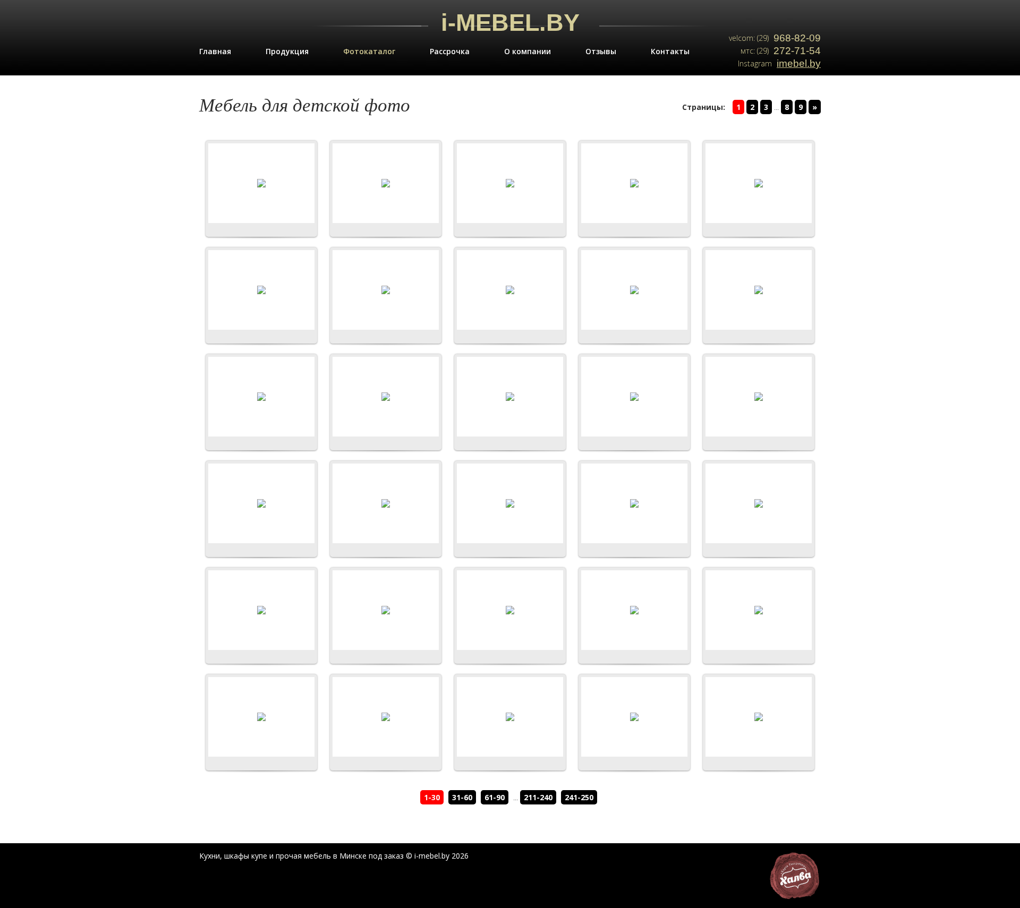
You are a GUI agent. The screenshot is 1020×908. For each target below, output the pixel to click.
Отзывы (600, 51)
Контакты (670, 51)
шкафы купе (245, 856)
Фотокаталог (369, 51)
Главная (215, 51)
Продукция (287, 51)
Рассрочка (450, 51)
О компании (527, 51)
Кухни (209, 856)
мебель (317, 856)
